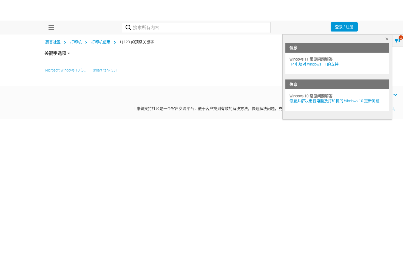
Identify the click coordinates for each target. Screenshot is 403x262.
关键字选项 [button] (55, 53)
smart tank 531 (105, 70)
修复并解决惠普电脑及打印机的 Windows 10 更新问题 (334, 100)
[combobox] (196, 27)
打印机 (76, 41)
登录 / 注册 (344, 26)
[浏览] (50, 27)
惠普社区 (53, 41)
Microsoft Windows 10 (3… (65, 70)
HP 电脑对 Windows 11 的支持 (314, 64)
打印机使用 (100, 41)
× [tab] (387, 39)
